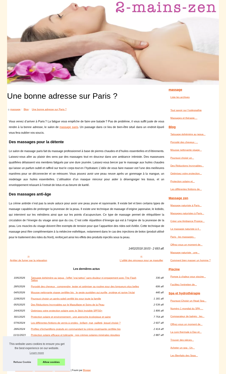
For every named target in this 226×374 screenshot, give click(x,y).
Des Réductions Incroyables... (187, 165)
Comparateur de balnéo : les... (187, 316)
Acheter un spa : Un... (182, 347)
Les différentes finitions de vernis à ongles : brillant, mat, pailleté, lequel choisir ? (76, 323)
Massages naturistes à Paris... (187, 213)
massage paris (69, 127)
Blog (26, 109)
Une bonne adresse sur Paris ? (49, 109)
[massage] (113, 42)
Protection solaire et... (182, 181)
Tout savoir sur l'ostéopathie (186, 110)
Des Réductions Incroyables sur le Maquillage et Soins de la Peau (67, 304)
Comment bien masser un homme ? (190, 260)
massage (15, 109)
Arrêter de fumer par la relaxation (28, 260)
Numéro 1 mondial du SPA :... (186, 308)
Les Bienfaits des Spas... (184, 355)
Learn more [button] (37, 352)
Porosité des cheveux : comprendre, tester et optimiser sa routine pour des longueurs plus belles (85, 286)
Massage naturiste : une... (185, 252)
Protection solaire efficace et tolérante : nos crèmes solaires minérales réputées (75, 335)
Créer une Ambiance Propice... (187, 221)
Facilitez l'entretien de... (183, 284)
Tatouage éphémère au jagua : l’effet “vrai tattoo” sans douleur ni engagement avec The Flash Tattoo (83, 279)
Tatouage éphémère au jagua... (188, 134)
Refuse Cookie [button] (22, 362)
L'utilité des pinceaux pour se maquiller (141, 260)
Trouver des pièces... (182, 340)
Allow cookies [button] (51, 362)
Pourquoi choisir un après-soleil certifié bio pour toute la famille (66, 298)
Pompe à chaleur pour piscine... (188, 276)
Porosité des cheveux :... (184, 142)
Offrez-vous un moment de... (186, 244)
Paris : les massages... (183, 236)
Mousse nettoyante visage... (186, 150)
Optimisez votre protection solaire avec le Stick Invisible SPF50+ (66, 310)
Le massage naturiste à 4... (185, 228)
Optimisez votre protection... (186, 173)
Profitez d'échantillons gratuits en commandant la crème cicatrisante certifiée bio (76, 329)
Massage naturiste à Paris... (186, 205)
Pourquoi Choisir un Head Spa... (188, 300)
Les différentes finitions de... (186, 189)
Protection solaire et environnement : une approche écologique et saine (71, 317)
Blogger (87, 370)
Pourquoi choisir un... (182, 157)
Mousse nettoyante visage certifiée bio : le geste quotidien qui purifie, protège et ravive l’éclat (83, 292)
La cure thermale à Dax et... (186, 332)
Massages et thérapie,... (183, 118)
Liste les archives (180, 97)
